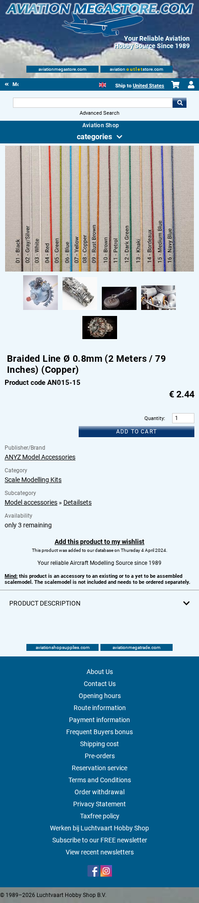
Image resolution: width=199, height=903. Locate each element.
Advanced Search (99, 113)
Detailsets (77, 502)
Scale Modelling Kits (33, 479)
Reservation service (99, 768)
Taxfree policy (99, 816)
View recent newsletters (100, 852)
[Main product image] (99, 269)
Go (180, 103)
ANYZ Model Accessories (40, 457)
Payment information (99, 720)
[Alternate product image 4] (158, 310)
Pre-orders (100, 756)
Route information (100, 707)
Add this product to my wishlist (99, 541)
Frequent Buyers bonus (99, 732)
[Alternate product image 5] (99, 339)
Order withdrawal (99, 792)
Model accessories (31, 502)
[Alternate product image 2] (80, 310)
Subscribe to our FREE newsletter (99, 840)
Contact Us (100, 683)
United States (148, 86)
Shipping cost (99, 744)
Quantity (154, 418)
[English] (102, 84)
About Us (100, 671)
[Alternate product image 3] (119, 310)
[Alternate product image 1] (40, 310)
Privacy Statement (99, 804)
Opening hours (100, 695)
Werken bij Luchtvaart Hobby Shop (99, 828)
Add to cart (136, 431)
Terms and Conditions (99, 780)
